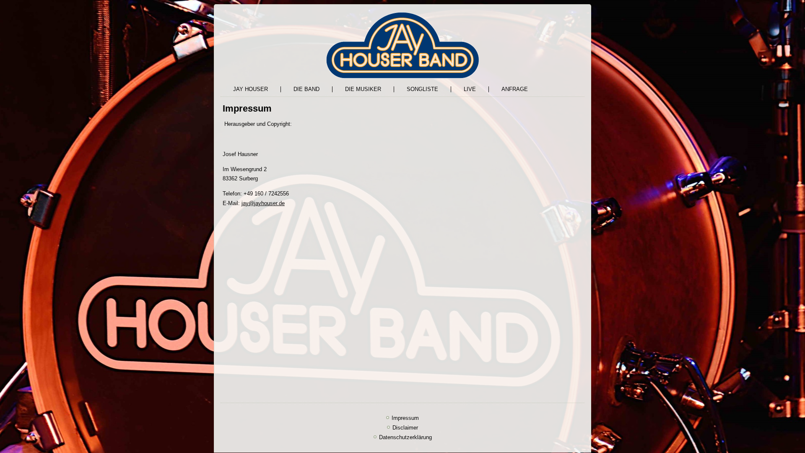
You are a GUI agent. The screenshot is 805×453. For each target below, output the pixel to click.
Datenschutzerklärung (405, 437)
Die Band (306, 89)
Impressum (405, 418)
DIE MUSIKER (363, 89)
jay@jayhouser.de (263, 203)
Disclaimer (405, 427)
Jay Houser (250, 89)
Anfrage (514, 89)
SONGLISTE (422, 89)
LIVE (470, 89)
